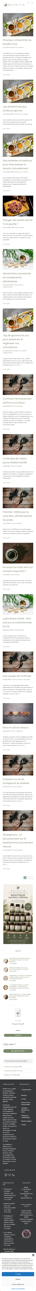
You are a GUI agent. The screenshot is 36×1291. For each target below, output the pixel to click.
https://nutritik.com (26, 1198)
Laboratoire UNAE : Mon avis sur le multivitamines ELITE (18, 600)
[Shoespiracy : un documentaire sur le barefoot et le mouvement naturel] (18, 820)
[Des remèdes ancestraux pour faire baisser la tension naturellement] (18, 145)
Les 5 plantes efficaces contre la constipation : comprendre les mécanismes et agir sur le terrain (19, 986)
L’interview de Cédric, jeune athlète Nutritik (18, 440)
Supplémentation (23, 264)
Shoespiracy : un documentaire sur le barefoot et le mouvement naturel (18, 815)
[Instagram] (6, 1175)
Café (15, 558)
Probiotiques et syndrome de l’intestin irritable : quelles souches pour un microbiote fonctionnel (20, 977)
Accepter (18, 1274)
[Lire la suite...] (16, 365)
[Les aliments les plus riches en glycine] (18, 91)
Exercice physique (18, 390)
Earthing (19, 558)
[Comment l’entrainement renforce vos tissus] (18, 384)
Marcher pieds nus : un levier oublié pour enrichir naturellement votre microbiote (20, 995)
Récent (18, 951)
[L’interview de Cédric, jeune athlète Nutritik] (18, 444)
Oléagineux (21, 717)
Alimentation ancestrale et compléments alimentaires (18, 255)
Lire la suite (6, 74)
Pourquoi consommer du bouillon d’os (18, 20)
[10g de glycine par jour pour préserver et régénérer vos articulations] (18, 320)
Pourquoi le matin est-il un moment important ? (18, 549)
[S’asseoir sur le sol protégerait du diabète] (18, 765)
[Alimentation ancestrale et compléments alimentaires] (18, 259)
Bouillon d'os (15, 30)
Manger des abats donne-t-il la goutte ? (18, 202)
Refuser (18, 1279)
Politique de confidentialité (18, 1288)
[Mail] (9, 1175)
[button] (33, 1255)
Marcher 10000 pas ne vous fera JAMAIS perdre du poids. (18, 494)
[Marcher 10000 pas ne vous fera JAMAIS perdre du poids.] (18, 498)
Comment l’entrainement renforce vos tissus (18, 380)
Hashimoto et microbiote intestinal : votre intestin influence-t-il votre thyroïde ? (19, 959)
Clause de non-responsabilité (13, 1066)
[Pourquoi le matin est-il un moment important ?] (18, 553)
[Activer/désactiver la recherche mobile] (28, 3)
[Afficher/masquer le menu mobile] (32, 3)
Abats (15, 211)
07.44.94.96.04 (26, 1189)
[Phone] (13, 1175)
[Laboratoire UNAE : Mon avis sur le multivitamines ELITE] (18, 604)
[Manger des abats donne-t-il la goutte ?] (18, 206)
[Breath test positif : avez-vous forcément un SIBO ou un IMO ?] (5, 968)
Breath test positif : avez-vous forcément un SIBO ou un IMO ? (19, 968)
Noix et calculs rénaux (18, 710)
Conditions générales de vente (13, 1070)
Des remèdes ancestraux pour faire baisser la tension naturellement (18, 140)
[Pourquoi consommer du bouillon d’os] (18, 24)
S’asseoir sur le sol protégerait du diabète (18, 761)
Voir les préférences (18, 1284)
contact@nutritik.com (26, 1193)
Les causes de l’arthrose (18, 659)
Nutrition (22, 30)
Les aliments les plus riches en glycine (18, 87)
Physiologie (23, 666)
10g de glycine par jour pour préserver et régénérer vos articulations (18, 314)
